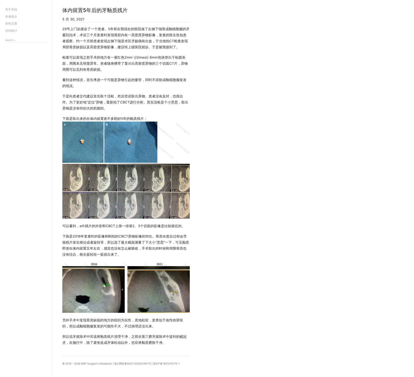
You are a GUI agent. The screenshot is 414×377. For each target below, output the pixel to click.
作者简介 (11, 16)
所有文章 (11, 23)
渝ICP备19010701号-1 (166, 363)
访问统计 (11, 30)
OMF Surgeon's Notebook (96, 363)
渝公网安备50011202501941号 (132, 363)
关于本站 (11, 9)
